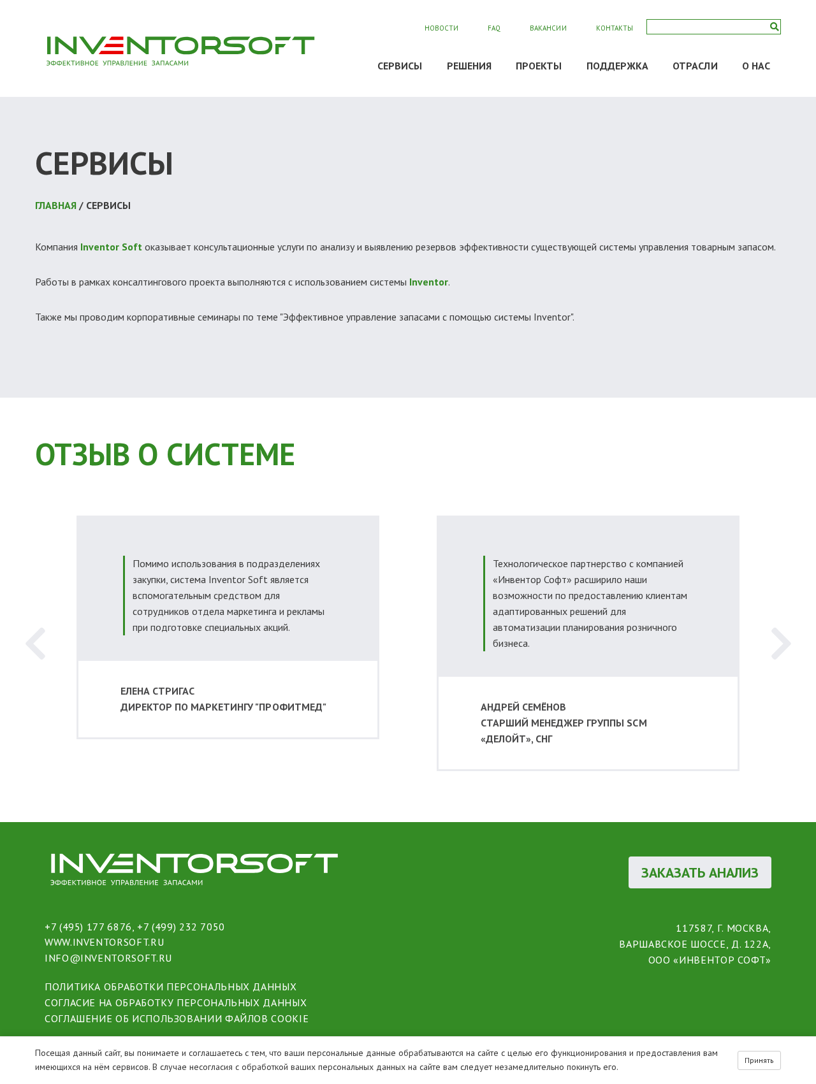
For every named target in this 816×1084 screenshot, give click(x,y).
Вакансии (548, 28)
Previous (35, 643)
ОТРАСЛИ (695, 65)
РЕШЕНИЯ (469, 65)
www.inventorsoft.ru (104, 942)
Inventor (428, 281)
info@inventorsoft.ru (108, 957)
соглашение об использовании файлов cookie (177, 1018)
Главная (55, 205)
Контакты (614, 28)
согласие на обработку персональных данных (176, 1002)
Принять (759, 1060)
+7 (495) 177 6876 (88, 926)
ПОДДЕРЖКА (617, 65)
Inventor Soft (111, 246)
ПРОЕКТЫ (539, 65)
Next (781, 643)
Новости (441, 28)
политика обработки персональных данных (170, 986)
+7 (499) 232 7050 (181, 926)
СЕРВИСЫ (400, 65)
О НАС (756, 65)
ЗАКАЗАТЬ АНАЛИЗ (700, 872)
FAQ (494, 28)
